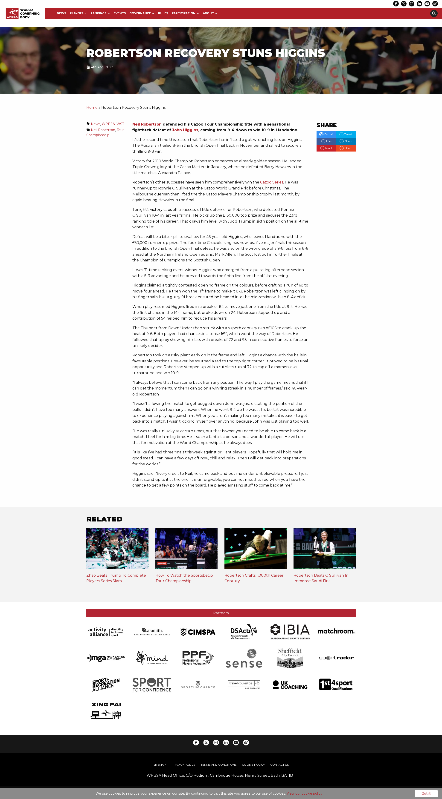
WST (120, 124)
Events (120, 13)
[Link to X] (403, 3)
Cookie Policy (253, 764)
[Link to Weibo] (435, 3)
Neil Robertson (147, 124)
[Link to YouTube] (427, 3)
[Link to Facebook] (396, 3)
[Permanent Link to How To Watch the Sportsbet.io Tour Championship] (186, 550)
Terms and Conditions (218, 764)
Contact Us (279, 764)
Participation (183, 13)
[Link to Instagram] (411, 3)
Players (76, 13)
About (208, 13)
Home (92, 107)
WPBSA (108, 124)
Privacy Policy (183, 764)
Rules (163, 13)
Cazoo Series (271, 182)
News (61, 13)
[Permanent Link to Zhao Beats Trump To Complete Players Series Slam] (117, 550)
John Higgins (185, 130)
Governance (140, 13)
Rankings (98, 13)
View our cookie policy (304, 793)
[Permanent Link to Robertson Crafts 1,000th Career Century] (255, 550)
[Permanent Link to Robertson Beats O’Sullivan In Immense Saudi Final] (325, 550)
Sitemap (160, 764)
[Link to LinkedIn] (419, 3)
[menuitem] (61, 13)
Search (434, 13)
